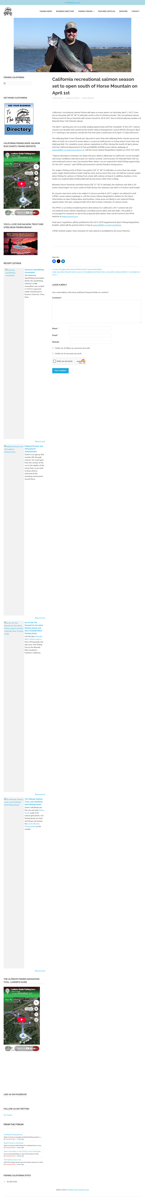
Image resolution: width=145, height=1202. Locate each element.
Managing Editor (72, 98)
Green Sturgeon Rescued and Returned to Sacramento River (77, 269)
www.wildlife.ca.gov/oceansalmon (67, 150)
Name (55, 328)
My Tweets (8, 1115)
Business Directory (65, 11)
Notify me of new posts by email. (68, 353)
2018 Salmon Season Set (12, 1160)
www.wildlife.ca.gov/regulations (107, 225)
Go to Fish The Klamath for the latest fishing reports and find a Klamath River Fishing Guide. (34, 628)
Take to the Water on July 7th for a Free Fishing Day (22, 1151)
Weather (123, 11)
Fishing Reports (88, 98)
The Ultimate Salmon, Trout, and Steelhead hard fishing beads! (34, 801)
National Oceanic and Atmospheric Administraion (34, 449)
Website (55, 342)
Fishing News (46, 11)
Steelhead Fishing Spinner (13, 1134)
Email (55, 335)
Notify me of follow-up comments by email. (72, 348)
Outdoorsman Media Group (78, 1190)
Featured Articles (106, 11)
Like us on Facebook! (15, 1094)
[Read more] (40, 441)
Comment (57, 298)
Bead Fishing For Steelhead (13, 1143)
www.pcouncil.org (70, 216)
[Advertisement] (21, 1073)
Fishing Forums (85, 11)
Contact (135, 11)
